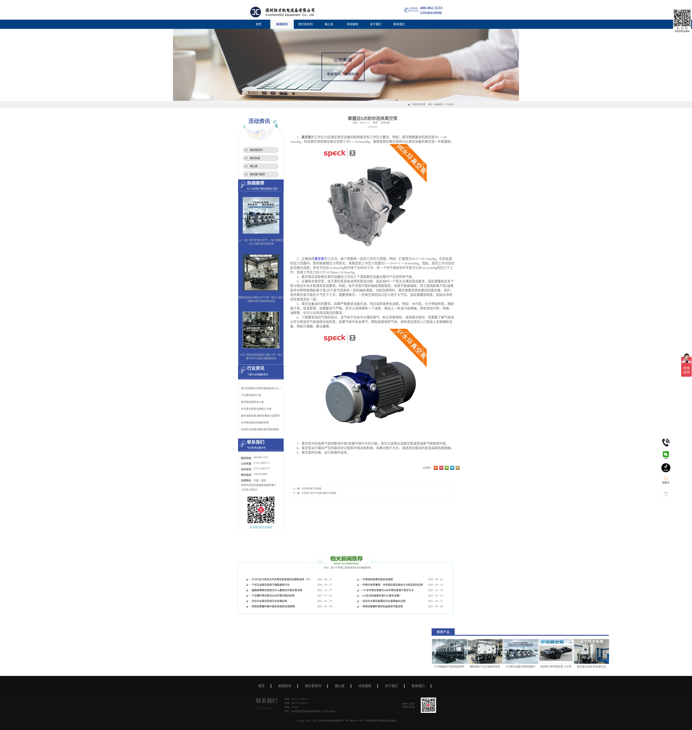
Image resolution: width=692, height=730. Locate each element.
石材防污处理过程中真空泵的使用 (260, 429)
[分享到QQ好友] (452, 468)
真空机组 (255, 158)
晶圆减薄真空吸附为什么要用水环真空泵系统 (276, 590)
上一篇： (307, 488)
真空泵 (319, 259)
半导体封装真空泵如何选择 (377, 579)
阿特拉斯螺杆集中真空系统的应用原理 (273, 606)
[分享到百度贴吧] (436, 468)
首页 (258, 24)
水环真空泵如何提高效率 (255, 422)
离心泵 (254, 166)
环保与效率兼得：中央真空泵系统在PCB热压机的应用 (392, 584)
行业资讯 (449, 104)
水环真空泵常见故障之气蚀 (256, 409)
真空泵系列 (256, 150)
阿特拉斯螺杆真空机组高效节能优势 (382, 606)
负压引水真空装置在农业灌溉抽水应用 (383, 601)
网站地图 (369, 721)
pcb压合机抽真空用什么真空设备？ (382, 595)
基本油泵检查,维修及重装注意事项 (260, 415)
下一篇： (314, 493)
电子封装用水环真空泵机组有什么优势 (262, 388)
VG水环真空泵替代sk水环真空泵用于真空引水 (388, 590)
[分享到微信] (447, 468)
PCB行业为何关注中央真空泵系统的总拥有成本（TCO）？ (284, 579)
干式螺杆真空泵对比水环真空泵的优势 (273, 595)
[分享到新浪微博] (441, 468)
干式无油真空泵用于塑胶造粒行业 (270, 584)
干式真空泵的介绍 (251, 395)
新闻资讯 (438, 104)
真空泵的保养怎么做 (252, 402)
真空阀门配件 (257, 174)
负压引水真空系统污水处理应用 (269, 601)
